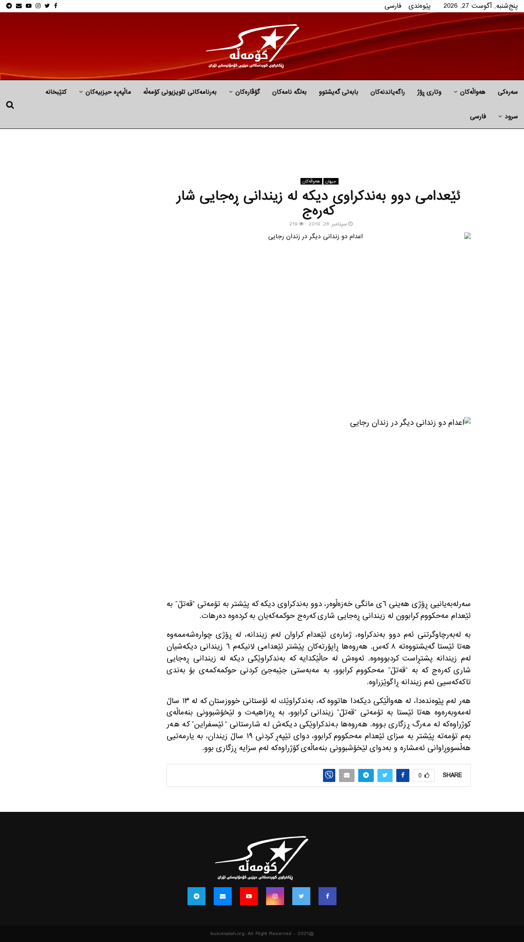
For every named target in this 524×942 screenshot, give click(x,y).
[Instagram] (275, 896)
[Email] (223, 896)
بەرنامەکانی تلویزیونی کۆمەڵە (180, 92)
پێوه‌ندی (420, 6)
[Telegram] (196, 896)
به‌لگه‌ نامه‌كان (289, 92)
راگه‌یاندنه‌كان (387, 92)
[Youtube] (249, 896)
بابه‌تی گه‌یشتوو (338, 92)
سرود (511, 117)
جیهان (331, 181)
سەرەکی (508, 92)
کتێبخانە (56, 92)
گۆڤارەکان (247, 92)
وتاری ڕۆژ (429, 92)
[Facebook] (327, 896)
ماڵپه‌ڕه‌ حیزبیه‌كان (108, 92)
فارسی (393, 6)
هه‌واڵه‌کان (473, 92)
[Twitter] (301, 896)
